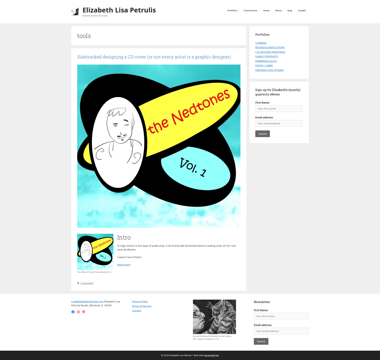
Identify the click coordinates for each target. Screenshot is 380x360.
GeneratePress (211, 355)
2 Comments (86, 283)
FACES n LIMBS (264, 65)
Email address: (264, 117)
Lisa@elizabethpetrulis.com (87, 301)
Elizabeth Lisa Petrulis (119, 9)
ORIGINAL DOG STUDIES (269, 70)
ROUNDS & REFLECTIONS (270, 47)
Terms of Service (141, 306)
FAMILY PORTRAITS (266, 56)
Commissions (250, 10)
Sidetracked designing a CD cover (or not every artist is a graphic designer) (154, 57)
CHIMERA (261, 43)
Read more (123, 264)
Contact (302, 10)
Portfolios (233, 10)
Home (266, 10)
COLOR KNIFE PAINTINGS (270, 52)
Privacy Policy (140, 301)
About (278, 10)
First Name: (262, 102)
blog (290, 10)
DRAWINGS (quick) (266, 61)
